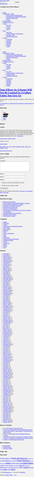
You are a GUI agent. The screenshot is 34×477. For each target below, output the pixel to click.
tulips (17, 467)
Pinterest (8, 45)
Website (2, 179)
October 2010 (6, 409)
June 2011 (5, 398)
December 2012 (7, 372)
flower (20, 460)
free (30, 460)
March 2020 (6, 275)
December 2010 (7, 406)
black (10, 458)
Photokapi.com (4, 3)
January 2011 (6, 405)
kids (14, 463)
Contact (5, 38)
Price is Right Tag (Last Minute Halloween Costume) (16, 203)
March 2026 (6, 256)
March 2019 (6, 286)
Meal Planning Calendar (9, 216)
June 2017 (5, 314)
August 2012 (6, 378)
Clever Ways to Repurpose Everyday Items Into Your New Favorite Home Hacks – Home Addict (17, 430)
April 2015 (6, 340)
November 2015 (7, 333)
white (6, 148)
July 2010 (5, 413)
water (1, 469)
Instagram (8, 42)
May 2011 (5, 399)
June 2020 (5, 272)
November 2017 (7, 307)
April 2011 (6, 401)
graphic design (3, 144)
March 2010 (6, 419)
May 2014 (5, 350)
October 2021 (6, 265)
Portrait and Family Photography (14, 15)
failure (4, 146)
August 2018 (6, 294)
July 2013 (5, 362)
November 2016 (7, 321)
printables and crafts (8, 240)
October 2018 (6, 292)
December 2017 (7, 306)
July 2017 (5, 313)
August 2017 (6, 311)
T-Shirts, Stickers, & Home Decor (14, 33)
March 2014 (6, 352)
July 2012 (5, 379)
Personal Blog (6, 445)
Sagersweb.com (7, 447)
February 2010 (7, 420)
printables (7, 465)
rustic (23, 465)
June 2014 (5, 348)
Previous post (3, 150)
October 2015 (6, 334)
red (20, 465)
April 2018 (6, 300)
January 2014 (6, 355)
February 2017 (7, 317)
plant (25, 463)
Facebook (8, 40)
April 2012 (6, 384)
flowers (26, 460)
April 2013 (6, 367)
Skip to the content (4, 0)
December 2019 (7, 277)
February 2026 (7, 258)
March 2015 (6, 341)
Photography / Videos (8, 14)
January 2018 (6, 304)
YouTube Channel (7, 448)
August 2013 (6, 361)
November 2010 (7, 408)
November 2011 (7, 391)
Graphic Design (7, 21)
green (8, 463)
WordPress (22, 472)
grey (10, 146)
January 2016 (6, 331)
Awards (8, 26)
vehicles (5, 246)
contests (5, 225)
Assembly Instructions (11, 36)
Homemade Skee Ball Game (10, 207)
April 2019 (6, 284)
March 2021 (6, 267)
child (3, 460)
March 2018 (6, 301)
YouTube (8, 43)
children (7, 461)
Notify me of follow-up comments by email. (13, 182)
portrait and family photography (11, 239)
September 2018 (7, 293)
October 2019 (6, 280)
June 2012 (5, 381)
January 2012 (6, 388)
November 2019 (7, 279)
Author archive (4, 138)
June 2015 (5, 338)
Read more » (20, 136)
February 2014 (7, 354)
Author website (11, 138)
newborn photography (8, 233)
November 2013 (7, 357)
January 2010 (6, 422)
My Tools (8, 25)
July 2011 (5, 396)
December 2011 (7, 389)
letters (4, 232)
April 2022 (6, 263)
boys (30, 458)
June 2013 (5, 364)
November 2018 (7, 290)
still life (5, 244)
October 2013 (6, 358)
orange (17, 463)
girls (32, 460)
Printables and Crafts (8, 22)
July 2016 (5, 324)
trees (12, 467)
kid (11, 463)
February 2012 (7, 386)
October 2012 (6, 375)
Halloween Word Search (9, 202)
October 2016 (6, 323)
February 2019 (7, 287)
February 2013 (7, 369)
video (4, 247)
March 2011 (6, 402)
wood (8, 469)
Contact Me (9, 39)
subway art (27, 146)
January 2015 (6, 342)
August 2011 (6, 395)
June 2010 (5, 415)
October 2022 (6, 262)
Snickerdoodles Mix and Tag (17, 439)
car (32, 458)
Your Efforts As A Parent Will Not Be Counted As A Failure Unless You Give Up (16, 92)
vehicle (21, 467)
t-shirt (8, 467)
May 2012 (5, 382)
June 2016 (5, 325)
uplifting (2, 148)
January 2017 (6, 318)
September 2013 (7, 359)
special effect (6, 243)
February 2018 (7, 303)
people (4, 236)
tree (10, 467)
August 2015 (6, 335)
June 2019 (5, 282)
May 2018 (5, 299)
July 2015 (5, 337)
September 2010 (7, 410)
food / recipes (6, 227)
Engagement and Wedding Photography (16, 16)
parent (13, 146)
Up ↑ (15, 475)
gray (8, 146)
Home (4, 12)
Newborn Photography (12, 18)
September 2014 (7, 344)
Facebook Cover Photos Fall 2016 (11, 206)
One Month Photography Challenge (12, 213)
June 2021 (5, 266)
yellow (12, 469)
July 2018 (5, 296)
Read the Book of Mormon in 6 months (13, 204)
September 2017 (7, 310)
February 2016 (7, 330)
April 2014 (6, 351)
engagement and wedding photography (13, 226)
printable (2, 465)
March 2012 (6, 385)
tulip (15, 467)
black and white (18, 458)
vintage (31, 467)
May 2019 (5, 283)
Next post (9, 150)
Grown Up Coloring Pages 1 (10, 209)
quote (14, 465)
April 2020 (6, 273)
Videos (8, 19)
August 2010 (6, 412)
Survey (8, 29)
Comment (3, 161)
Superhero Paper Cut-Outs (9, 214)
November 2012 (7, 374)
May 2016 (5, 327)
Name (2, 173)
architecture (6, 223)
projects (5, 242)
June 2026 (5, 253)
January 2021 (6, 269)
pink (21, 463)
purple (11, 465)
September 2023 (7, 260)
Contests (8, 28)
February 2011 (6, 403)
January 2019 (6, 289)
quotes (22, 146)
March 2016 (6, 328)
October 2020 (6, 270)
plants (30, 463)
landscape (5, 230)
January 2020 (6, 276)
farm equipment (13, 460)
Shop (4, 31)
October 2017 (6, 309)
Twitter (8, 46)
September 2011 (7, 393)
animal (2, 458)
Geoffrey (5, 439)
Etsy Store (8, 32)
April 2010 (6, 418)
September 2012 (7, 376)
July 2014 (5, 347)
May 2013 (5, 365)
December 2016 (7, 320)
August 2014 (6, 345)
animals (5, 222)
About (4, 23)
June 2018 (5, 297)
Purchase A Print (10, 35)
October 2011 (6, 392)
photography (6, 237)
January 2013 (6, 371)
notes (4, 234)
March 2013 (6, 368)
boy (28, 458)
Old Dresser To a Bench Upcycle (14, 428)
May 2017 (5, 316)
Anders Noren (8, 475)
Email (2, 176)
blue (1, 146)
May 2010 (5, 416)
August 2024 (6, 259)
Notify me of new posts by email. (10, 185)
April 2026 (6, 255)
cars (1, 460)
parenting (18, 146)
